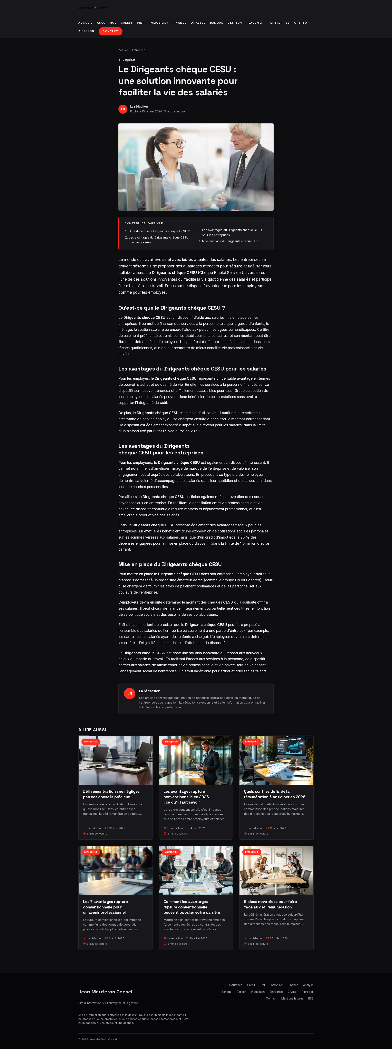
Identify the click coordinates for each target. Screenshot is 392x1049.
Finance (180, 22)
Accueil (85, 22)
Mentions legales (292, 998)
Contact (110, 31)
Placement (256, 22)
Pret (141, 22)
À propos (86, 31)
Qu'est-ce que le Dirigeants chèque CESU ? (159, 231)
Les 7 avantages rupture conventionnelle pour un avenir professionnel (105, 907)
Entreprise (280, 22)
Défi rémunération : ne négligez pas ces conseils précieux (111, 794)
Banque (216, 22)
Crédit (127, 22)
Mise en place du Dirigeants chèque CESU (231, 241)
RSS (311, 998)
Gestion (235, 22)
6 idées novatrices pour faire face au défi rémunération (270, 904)
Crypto (300, 22)
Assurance (107, 22)
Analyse (198, 22)
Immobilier (158, 22)
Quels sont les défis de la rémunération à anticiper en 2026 (274, 794)
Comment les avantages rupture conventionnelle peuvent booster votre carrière (192, 907)
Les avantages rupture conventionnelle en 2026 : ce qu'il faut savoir (186, 797)
